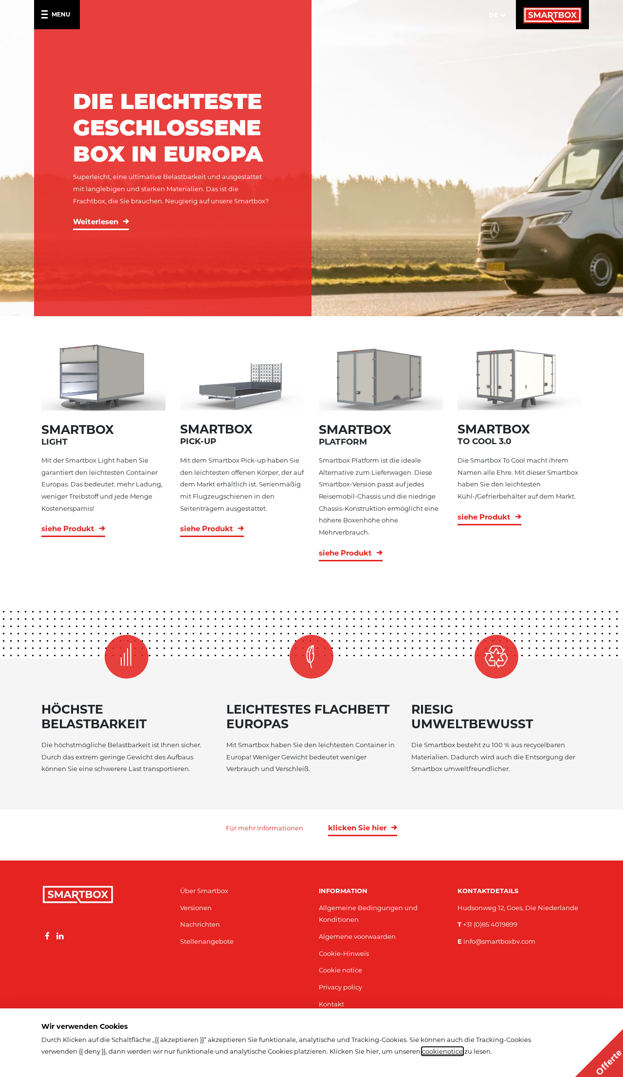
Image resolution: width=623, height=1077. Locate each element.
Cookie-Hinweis (344, 953)
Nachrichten (200, 924)
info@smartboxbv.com (496, 941)
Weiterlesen (95, 221)
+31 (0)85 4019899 (487, 924)
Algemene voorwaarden (357, 936)
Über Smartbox (204, 891)
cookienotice (442, 1051)
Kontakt (331, 1004)
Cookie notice (340, 970)
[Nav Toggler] (46, 14)
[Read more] (47, 936)
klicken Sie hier (357, 827)
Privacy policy (340, 987)
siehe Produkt (67, 528)
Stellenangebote (207, 941)
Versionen (196, 908)
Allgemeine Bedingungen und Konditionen (368, 914)
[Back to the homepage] (552, 14)
